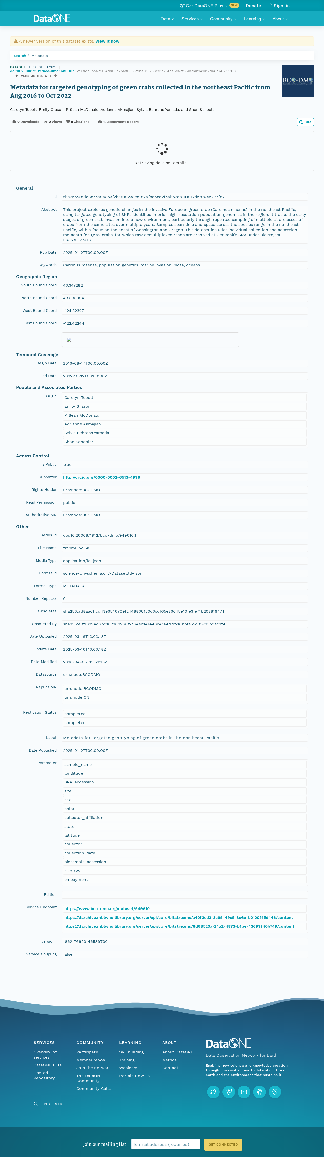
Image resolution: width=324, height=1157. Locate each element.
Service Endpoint (41, 907)
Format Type (45, 586)
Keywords (48, 265)
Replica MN (46, 687)
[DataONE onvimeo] (228, 1092)
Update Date (45, 649)
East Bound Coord (40, 323)
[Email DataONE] (244, 1092)
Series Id (48, 535)
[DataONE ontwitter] (213, 1092)
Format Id (48, 573)
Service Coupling (41, 954)
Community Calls (93, 1088)
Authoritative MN (41, 515)
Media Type (46, 560)
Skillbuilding (131, 1052)
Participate (87, 1052)
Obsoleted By (44, 624)
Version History (36, 76)
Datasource (46, 674)
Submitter (47, 477)
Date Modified (44, 661)
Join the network (93, 1067)
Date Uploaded (43, 636)
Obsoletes (47, 611)
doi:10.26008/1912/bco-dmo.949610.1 (42, 71)
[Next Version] (55, 76)
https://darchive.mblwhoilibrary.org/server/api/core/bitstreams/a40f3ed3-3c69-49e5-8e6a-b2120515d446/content (178, 917)
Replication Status (40, 712)
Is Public (49, 464)
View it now (107, 41)
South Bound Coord (39, 285)
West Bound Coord (40, 310)
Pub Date (48, 252)
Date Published (43, 750)
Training (127, 1060)
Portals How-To (134, 1075)
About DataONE (178, 1052)
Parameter (47, 763)
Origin (51, 396)
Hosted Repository (44, 1075)
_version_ (48, 941)
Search (20, 56)
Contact (170, 1067)
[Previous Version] (16, 76)
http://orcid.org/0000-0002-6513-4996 (101, 477)
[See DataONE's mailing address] (275, 1092)
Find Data (51, 1103)
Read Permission (41, 502)
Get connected (223, 1144)
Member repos (90, 1060)
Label (51, 737)
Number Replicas (41, 598)
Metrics (169, 1060)
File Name (47, 548)
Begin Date (47, 363)
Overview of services (45, 1055)
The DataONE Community (89, 1078)
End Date (48, 376)
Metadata (39, 56)
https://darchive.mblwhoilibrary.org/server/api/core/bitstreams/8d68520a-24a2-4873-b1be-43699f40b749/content (179, 926)
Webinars (128, 1067)
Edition (50, 894)
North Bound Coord (39, 298)
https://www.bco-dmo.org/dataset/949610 (107, 908)
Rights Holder (44, 489)
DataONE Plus (48, 1065)
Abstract (49, 209)
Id (55, 196)
